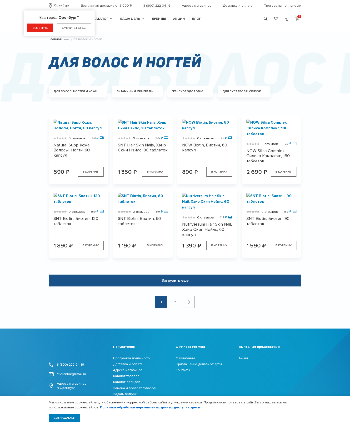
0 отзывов (77, 138)
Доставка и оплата (237, 6)
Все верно (40, 28)
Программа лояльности (282, 6)
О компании (185, 358)
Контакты (183, 370)
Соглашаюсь (64, 418)
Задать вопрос (125, 394)
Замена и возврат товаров (134, 388)
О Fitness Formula (190, 347)
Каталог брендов (126, 382)
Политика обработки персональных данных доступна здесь (150, 407)
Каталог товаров (126, 376)
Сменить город (74, 28)
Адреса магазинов (196, 6)
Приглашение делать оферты (199, 364)
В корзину (91, 172)
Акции (243, 358)
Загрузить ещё (175, 280)
